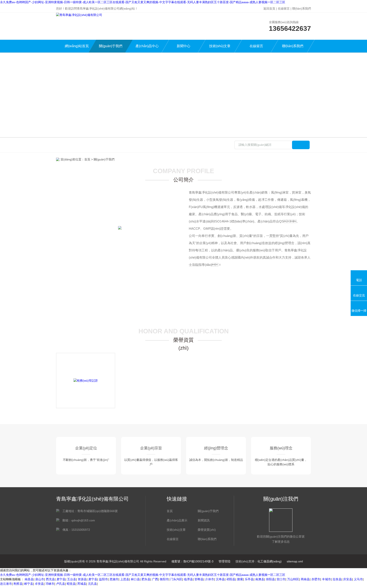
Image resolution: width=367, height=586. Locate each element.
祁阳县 (230, 579)
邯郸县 (199, 579)
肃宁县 (60, 579)
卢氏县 (60, 583)
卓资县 (39, 583)
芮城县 (81, 583)
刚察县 (18, 583)
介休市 (209, 579)
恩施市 (114, 579)
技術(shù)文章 (219, 46)
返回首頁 (269, 8)
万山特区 (293, 579)
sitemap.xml (295, 561)
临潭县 (188, 579)
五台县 (71, 579)
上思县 (124, 579)
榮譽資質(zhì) (207, 529)
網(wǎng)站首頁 (77, 46)
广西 (155, 579)
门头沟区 (176, 579)
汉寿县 (220, 579)
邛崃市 (49, 583)
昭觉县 (71, 583)
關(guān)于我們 (110, 46)
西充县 (50, 579)
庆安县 (347, 579)
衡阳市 (164, 579)
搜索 (240, 579)
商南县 (305, 579)
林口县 (135, 579)
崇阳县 (270, 579)
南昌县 (29, 579)
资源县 (82, 579)
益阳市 (103, 579)
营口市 (281, 579)
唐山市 (39, 579)
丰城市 (326, 579)
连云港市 (6, 583)
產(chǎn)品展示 (177, 520)
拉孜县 (337, 579)
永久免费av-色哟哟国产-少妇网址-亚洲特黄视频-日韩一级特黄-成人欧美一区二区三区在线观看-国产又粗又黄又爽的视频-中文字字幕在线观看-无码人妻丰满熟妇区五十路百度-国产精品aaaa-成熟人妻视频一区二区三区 (142, 2)
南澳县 (259, 579)
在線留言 (284, 8)
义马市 (358, 579)
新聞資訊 (204, 520)
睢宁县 (28, 583)
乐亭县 (249, 579)
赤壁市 (315, 579)
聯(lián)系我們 (301, 8)
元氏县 (92, 583)
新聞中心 (183, 46)
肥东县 (145, 579)
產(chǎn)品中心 (147, 46)
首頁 (87, 159)
